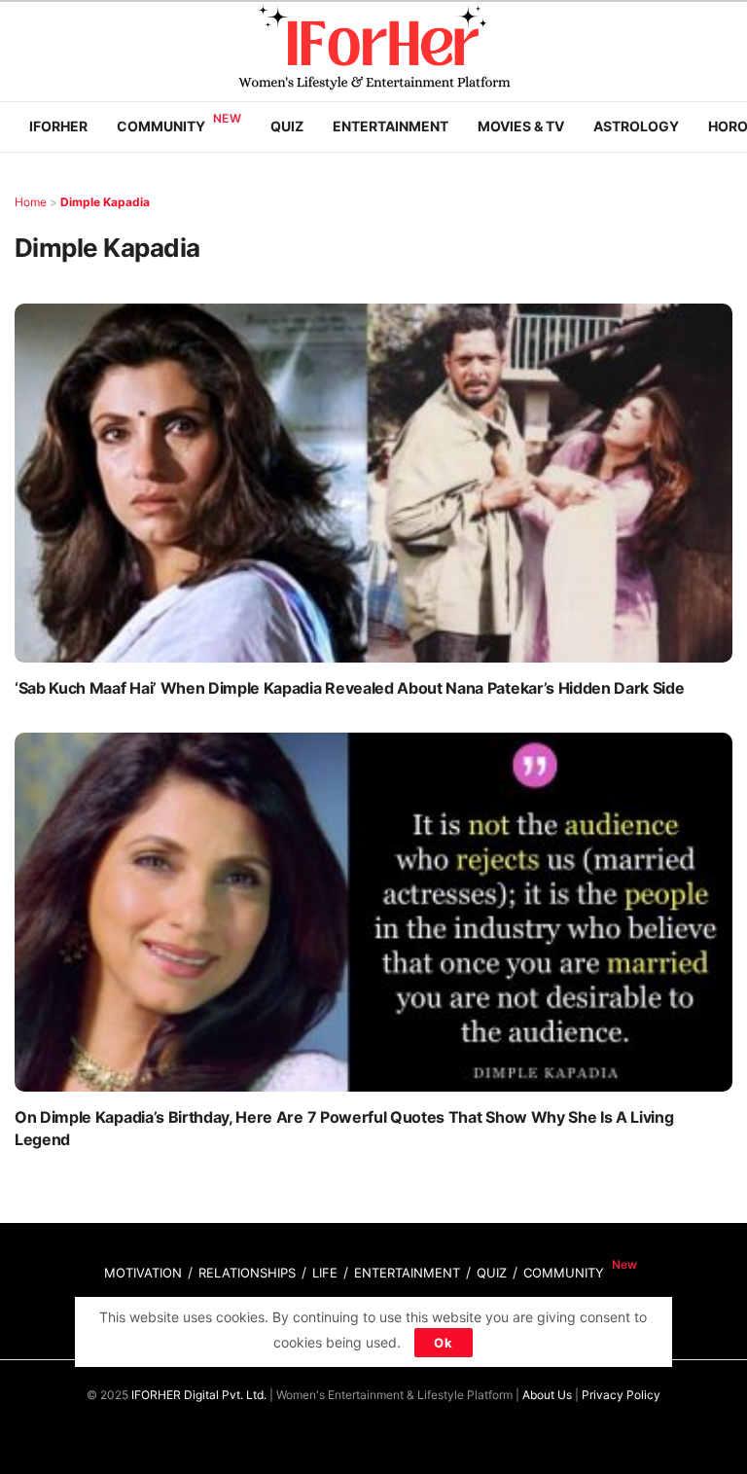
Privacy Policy (621, 1394)
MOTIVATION (143, 1272)
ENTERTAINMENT (407, 1272)
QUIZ (492, 1272)
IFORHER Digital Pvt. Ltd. (199, 1394)
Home (31, 202)
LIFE (325, 1272)
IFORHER (58, 126)
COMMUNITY (563, 1272)
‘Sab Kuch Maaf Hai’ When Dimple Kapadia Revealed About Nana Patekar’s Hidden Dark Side (349, 688)
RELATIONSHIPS (247, 1272)
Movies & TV (521, 126)
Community (161, 126)
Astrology (636, 126)
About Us (547, 1394)
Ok (443, 1342)
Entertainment (390, 126)
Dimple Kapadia (105, 202)
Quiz (286, 126)
